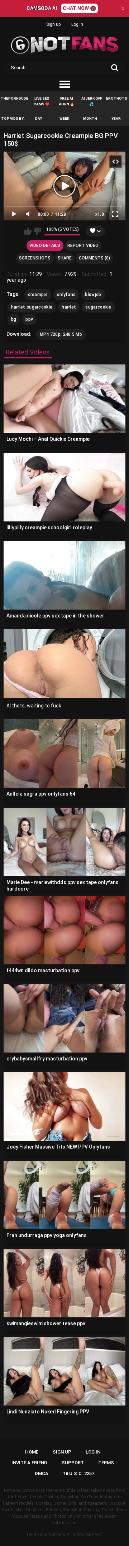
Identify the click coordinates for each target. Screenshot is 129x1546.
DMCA (41, 1473)
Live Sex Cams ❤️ (41, 101)
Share (65, 258)
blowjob (93, 294)
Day (38, 118)
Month (90, 118)
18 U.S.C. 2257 (78, 1473)
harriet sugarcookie (32, 307)
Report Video (83, 245)
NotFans (57, 1534)
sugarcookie (98, 307)
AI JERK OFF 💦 (91, 101)
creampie (38, 294)
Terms (106, 1462)
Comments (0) (94, 258)
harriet (69, 307)
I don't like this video (37, 231)
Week (64, 118)
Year (116, 118)
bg (13, 319)
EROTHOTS (116, 98)
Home (31, 1452)
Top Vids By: (13, 118)
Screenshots (35, 258)
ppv (29, 319)
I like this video (28, 231)
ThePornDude (14, 98)
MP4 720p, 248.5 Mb (61, 334)
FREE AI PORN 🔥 (66, 101)
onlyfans (66, 294)
